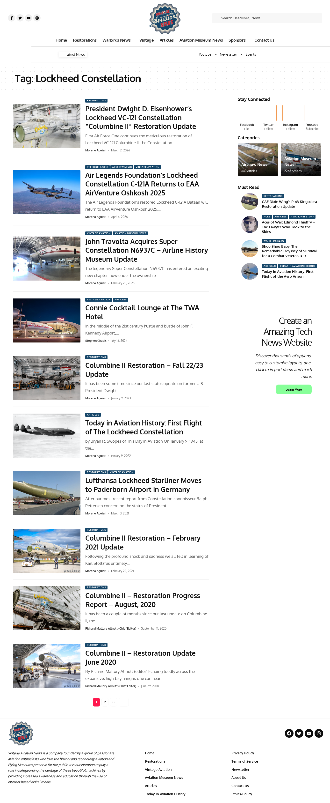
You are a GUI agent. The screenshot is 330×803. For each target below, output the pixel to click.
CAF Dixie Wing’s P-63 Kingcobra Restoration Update (289, 204)
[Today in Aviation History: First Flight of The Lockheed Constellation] (46, 436)
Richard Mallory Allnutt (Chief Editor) (110, 628)
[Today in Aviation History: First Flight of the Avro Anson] (249, 271)
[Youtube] (28, 18)
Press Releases (97, 167)
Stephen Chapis (96, 340)
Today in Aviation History (297, 266)
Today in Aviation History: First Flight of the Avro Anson (288, 274)
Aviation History (302, 216)
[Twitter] (20, 18)
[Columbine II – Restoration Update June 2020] (46, 666)
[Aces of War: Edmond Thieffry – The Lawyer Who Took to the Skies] (249, 224)
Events (251, 54)
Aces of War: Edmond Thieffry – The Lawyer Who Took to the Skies (288, 227)
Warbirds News (274, 240)
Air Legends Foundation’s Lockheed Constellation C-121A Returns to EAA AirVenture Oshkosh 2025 (142, 184)
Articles (121, 299)
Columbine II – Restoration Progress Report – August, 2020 (142, 600)
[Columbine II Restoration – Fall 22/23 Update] (46, 378)
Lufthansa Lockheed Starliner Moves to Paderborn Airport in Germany (143, 484)
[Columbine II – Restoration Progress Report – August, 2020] (46, 608)
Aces (267, 216)
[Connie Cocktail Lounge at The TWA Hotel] (46, 320)
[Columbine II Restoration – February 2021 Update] (46, 551)
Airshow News (122, 167)
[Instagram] (37, 18)
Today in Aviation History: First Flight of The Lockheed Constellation (143, 427)
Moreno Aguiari (95, 150)
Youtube (205, 54)
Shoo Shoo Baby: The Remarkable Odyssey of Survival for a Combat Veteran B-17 (289, 251)
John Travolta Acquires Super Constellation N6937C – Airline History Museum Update (146, 250)
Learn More (294, 389)
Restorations (96, 100)
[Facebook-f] (11, 18)
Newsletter (228, 54)
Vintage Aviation (147, 167)
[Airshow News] (258, 159)
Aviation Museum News (130, 233)
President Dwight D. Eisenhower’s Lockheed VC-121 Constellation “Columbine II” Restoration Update (140, 117)
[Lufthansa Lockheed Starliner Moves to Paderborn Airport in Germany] (46, 493)
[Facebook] (247, 118)
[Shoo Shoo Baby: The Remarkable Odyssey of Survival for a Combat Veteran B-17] (249, 248)
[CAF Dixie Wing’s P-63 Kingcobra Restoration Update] (249, 201)
